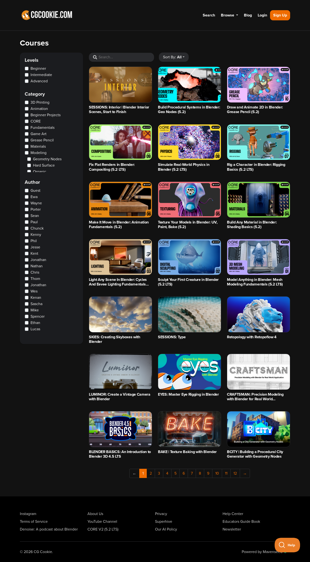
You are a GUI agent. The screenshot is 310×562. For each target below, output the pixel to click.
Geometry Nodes (47, 159)
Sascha (36, 303)
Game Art (38, 133)
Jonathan (38, 259)
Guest (35, 190)
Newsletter (232, 529)
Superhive (163, 521)
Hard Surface (44, 165)
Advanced (39, 81)
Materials (38, 146)
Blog (248, 15)
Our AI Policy (166, 529)
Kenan (36, 297)
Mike (35, 310)
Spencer (38, 316)
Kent (34, 253)
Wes (34, 291)
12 (235, 473)
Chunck (37, 228)
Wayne (36, 203)
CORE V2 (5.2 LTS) (102, 529)
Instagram (28, 513)
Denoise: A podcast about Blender (49, 529)
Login (262, 15)
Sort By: (172, 57)
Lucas (35, 329)
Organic (39, 171)
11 (226, 473)
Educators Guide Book (241, 521)
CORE (36, 121)
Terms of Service (34, 521)
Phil (34, 241)
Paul (34, 222)
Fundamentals (42, 127)
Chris (35, 272)
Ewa (34, 196)
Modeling (38, 152)
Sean (35, 215)
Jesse (35, 247)
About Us (95, 513)
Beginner (38, 68)
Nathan (37, 266)
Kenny (36, 234)
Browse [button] (228, 15)
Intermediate (41, 74)
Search (209, 15)
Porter (36, 209)
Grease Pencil (42, 140)
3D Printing (40, 102)
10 (217, 473)
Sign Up (280, 15)
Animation (39, 108)
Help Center (233, 513)
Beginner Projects (46, 115)
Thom (35, 278)
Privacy (161, 513)
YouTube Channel (102, 521)
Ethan (35, 322)
